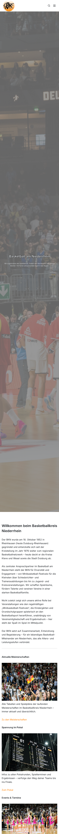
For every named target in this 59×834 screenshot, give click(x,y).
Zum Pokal (7, 789)
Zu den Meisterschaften (14, 719)
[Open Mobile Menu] (54, 6)
